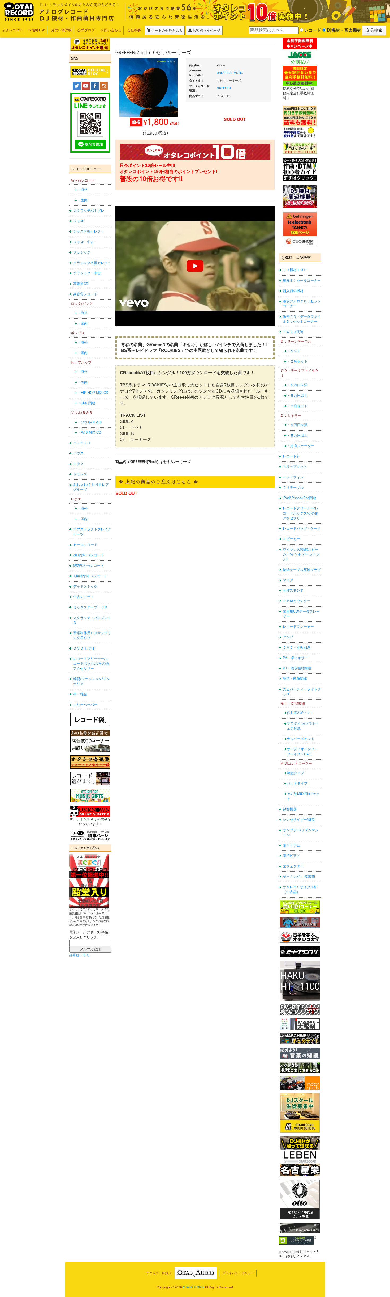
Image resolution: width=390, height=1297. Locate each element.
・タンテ (294, 351)
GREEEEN (224, 88)
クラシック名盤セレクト (92, 263)
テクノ (78, 464)
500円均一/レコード (88, 565)
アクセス (152, 1273)
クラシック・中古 (87, 273)
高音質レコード (85, 294)
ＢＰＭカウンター (296, 601)
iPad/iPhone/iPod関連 (299, 498)
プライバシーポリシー (238, 1273)
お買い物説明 (61, 30)
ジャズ (78, 221)
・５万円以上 (297, 396)
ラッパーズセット (300, 739)
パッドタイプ (297, 783)
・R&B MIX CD (89, 433)
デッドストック (85, 586)
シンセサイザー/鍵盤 (299, 820)
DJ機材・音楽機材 (343, 30)
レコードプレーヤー (298, 627)
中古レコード (83, 597)
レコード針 (291, 456)
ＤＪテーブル (293, 488)
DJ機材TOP (36, 30)
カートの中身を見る (166, 30)
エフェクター (293, 866)
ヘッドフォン (293, 477)
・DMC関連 (86, 403)
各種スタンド (293, 590)
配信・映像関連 (295, 679)
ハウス (78, 453)
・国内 (82, 200)
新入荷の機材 (293, 291)
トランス (80, 474)
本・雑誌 (80, 694)
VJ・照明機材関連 (297, 668)
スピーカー (291, 539)
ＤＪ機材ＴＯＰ (295, 270)
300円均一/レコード (88, 555)
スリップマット (295, 467)
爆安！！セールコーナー (302, 281)
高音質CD (80, 284)
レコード (312, 30)
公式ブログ (86, 30)
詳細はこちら (79, 955)
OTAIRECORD (193, 1287)
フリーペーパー (85, 705)
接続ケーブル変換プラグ (302, 570)
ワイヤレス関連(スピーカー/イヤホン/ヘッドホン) (301, 554)
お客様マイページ (206, 30)
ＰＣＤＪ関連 (293, 332)
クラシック (81, 252)
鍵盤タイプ (295, 773)
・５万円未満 (297, 385)
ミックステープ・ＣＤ (90, 607)
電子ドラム (291, 845)
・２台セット (297, 361)
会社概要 (134, 30)
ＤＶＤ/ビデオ (84, 648)
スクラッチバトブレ (88, 211)
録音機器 (290, 809)
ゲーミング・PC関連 (299, 877)
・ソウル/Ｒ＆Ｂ (89, 422)
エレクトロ (81, 443)
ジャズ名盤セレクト (88, 231)
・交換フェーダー (300, 446)
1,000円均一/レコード (90, 576)
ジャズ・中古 (83, 242)
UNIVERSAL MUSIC (230, 72)
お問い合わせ (111, 30)
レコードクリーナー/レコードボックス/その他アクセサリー (91, 664)
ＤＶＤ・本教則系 (296, 648)
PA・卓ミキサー (295, 658)
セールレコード (85, 545)
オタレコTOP (12, 30)
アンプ (288, 637)
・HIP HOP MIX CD (92, 393)
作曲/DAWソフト (300, 713)
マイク (288, 580)
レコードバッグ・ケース (302, 528)
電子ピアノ (291, 856)
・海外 (82, 190)
